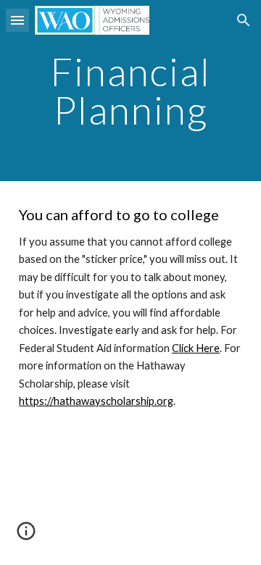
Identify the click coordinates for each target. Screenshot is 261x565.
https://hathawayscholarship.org (96, 401)
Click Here (196, 348)
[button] (17, 20)
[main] (130, 90)
